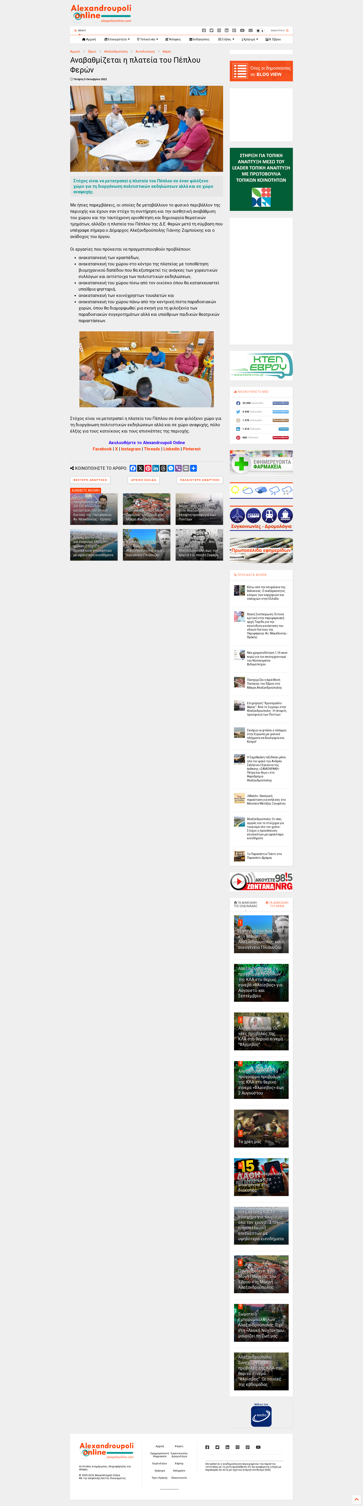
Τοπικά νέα (147, 39)
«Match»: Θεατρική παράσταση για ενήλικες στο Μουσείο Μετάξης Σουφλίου (266, 799)
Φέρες (167, 51)
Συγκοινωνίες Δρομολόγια (179, 1455)
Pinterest (192, 448)
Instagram (131, 448)
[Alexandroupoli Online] (100, 21)
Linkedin (171, 448)
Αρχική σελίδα (143, 480)
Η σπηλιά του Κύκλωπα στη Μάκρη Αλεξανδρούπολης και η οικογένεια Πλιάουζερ (144, 548)
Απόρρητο (179, 1470)
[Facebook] (204, 30)
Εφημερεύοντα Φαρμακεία (159, 1455)
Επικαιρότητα (117, 39)
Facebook (102, 448)
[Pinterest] (234, 30)
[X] (211, 30)
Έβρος (92, 51)
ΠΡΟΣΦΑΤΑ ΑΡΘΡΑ (252, 575)
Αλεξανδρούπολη (116, 51)
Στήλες (226, 39)
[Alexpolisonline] (251, 30)
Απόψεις (174, 39)
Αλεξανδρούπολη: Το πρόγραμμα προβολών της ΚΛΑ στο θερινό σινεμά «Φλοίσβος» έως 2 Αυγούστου (261, 1082)
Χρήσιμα (249, 39)
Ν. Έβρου (274, 39)
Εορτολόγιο (159, 1463)
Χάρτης (179, 1463)
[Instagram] (219, 30)
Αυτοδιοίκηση (145, 51)
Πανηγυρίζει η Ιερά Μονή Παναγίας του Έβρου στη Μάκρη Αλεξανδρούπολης (145, 514)
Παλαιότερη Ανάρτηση (200, 480)
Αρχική (90, 39)
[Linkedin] (227, 30)
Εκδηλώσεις (201, 39)
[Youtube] (242, 30)
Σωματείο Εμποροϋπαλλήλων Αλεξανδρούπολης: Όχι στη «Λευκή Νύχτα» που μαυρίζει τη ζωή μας (261, 1324)
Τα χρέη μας (249, 1141)
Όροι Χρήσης (160, 1477)
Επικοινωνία (179, 1477)
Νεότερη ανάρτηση (90, 480)
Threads (152, 448)
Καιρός (179, 1446)
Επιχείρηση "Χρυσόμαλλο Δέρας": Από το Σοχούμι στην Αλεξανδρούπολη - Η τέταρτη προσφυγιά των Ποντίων (198, 510)
